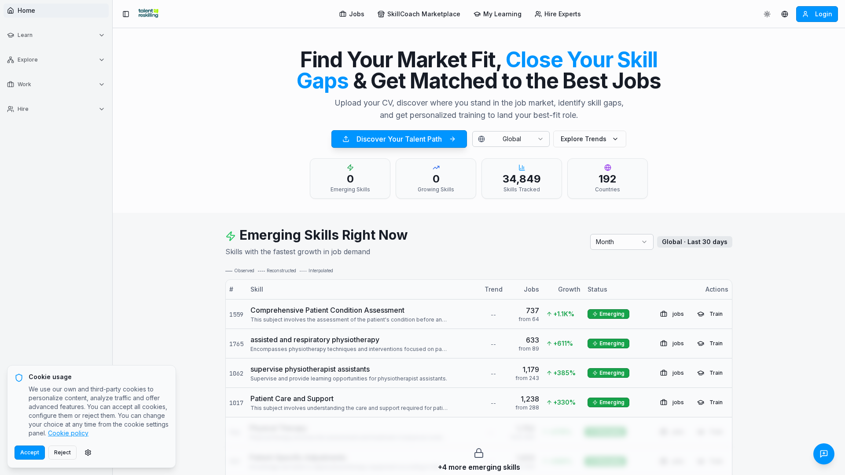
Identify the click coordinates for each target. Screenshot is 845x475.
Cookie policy (68, 433)
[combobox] (511, 139)
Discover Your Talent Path (399, 139)
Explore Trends (583, 138)
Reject (62, 452)
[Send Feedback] (823, 453)
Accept (29, 452)
